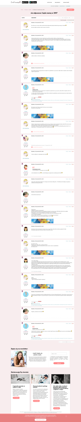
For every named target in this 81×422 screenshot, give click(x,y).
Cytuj (67, 22)
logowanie (68, 6)
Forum (22, 9)
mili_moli (25, 171)
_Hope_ (25, 91)
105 (64, 17)
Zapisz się (59, 363)
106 (65, 17)
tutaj (54, 360)
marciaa (25, 60)
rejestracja (62, 6)
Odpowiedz (70, 9)
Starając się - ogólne (27, 9)
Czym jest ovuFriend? (54, 6)
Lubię (70, 22)
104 (62, 17)
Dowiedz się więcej (42, 417)
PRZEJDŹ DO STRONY (40, 419)
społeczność (66, 2)
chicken (25, 42)
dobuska (25, 142)
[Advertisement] (15, 23)
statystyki (49, 2)
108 (69, 17)
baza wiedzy (57, 2)
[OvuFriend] (15, 3)
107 (67, 17)
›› (72, 17)
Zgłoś (73, 22)
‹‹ (59, 342)
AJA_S (26, 233)
